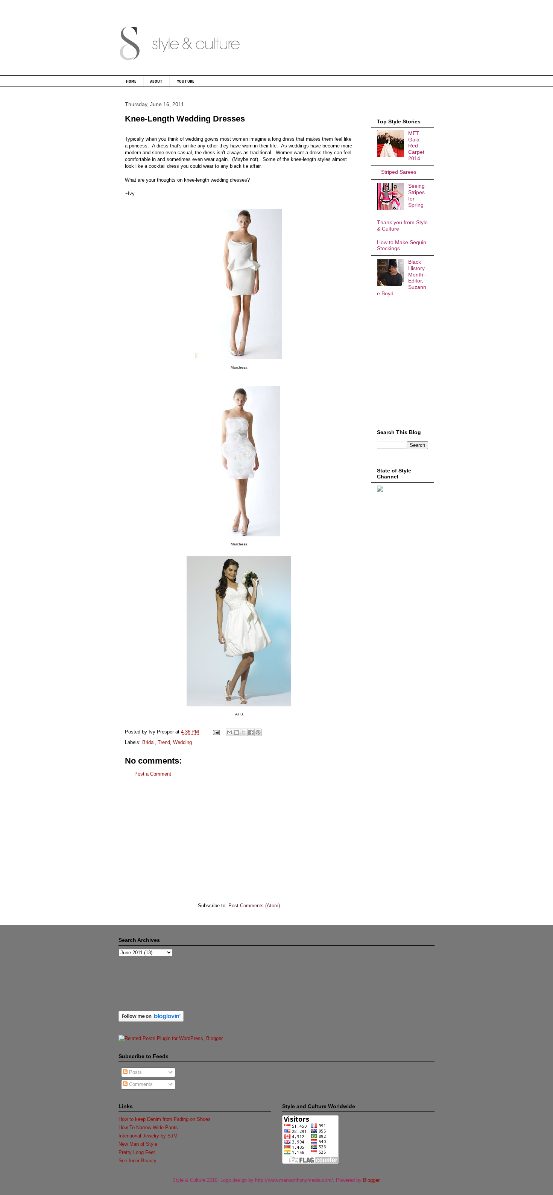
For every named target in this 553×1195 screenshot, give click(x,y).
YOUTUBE (185, 81)
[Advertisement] (238, 842)
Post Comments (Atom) (254, 905)
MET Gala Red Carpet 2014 (416, 145)
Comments (140, 1084)
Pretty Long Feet (136, 1152)
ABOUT (156, 81)
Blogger (371, 1180)
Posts (135, 1072)
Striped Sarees (398, 172)
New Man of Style (137, 1144)
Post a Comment (152, 774)
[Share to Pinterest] (258, 732)
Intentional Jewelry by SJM (148, 1136)
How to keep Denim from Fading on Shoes (164, 1119)
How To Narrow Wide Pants (148, 1127)
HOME (131, 81)
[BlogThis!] (236, 732)
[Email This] (229, 732)
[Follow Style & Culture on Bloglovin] (151, 1020)
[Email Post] (215, 732)
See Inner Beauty (137, 1160)
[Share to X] (244, 732)
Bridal (148, 742)
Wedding (182, 742)
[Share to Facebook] (251, 732)
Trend (164, 742)
